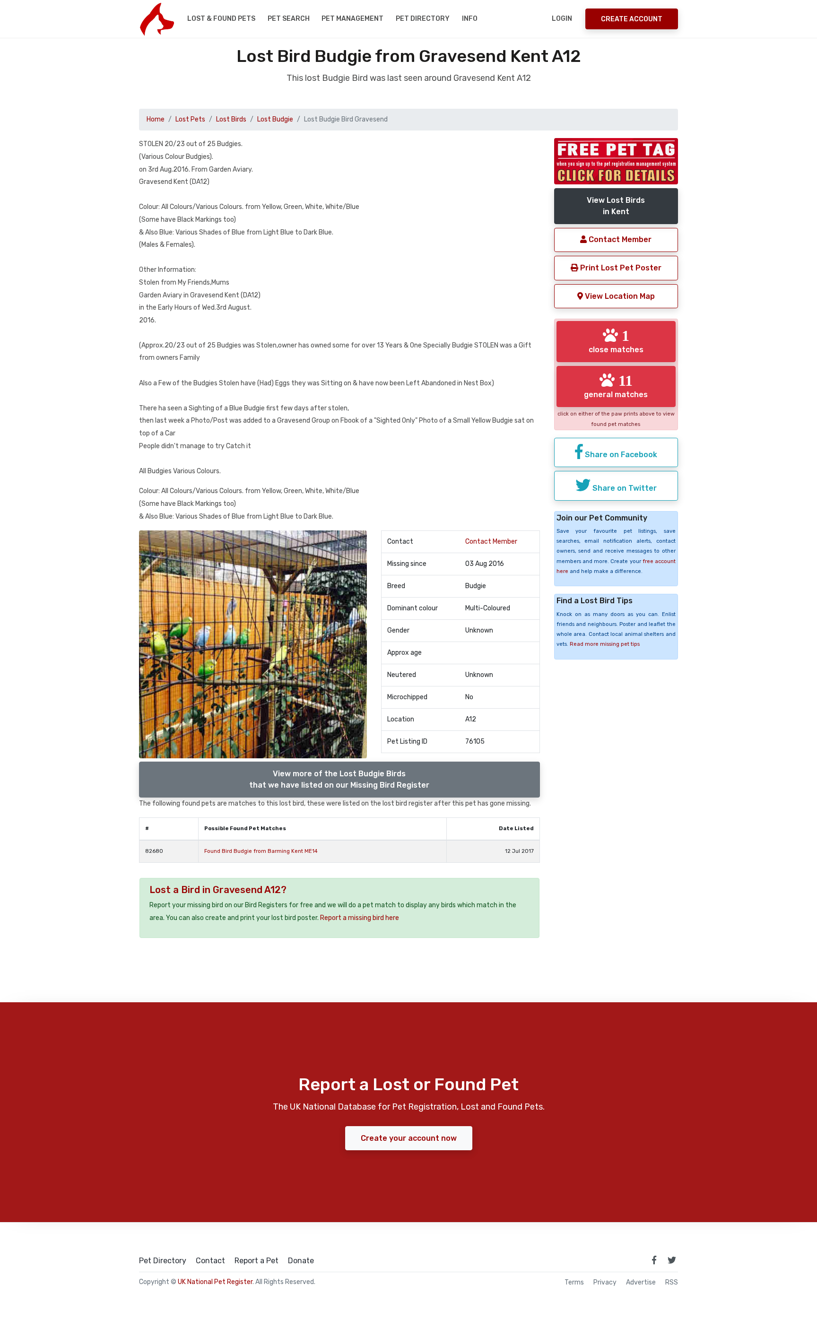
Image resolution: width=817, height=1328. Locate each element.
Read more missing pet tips (605, 644)
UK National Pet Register (215, 1282)
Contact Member (491, 542)
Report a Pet (256, 1261)
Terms (574, 1282)
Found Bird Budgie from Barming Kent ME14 (261, 851)
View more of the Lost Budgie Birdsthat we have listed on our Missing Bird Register (339, 779)
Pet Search (289, 19)
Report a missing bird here (359, 918)
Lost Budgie (275, 119)
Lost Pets (190, 119)
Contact (210, 1261)
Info (470, 19)
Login (562, 19)
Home (156, 119)
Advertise (641, 1282)
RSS (671, 1282)
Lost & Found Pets (221, 19)
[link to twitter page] (672, 1260)
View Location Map (619, 296)
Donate (301, 1261)
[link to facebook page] (654, 1260)
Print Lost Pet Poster (619, 267)
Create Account (631, 19)
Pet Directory (423, 19)
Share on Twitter (624, 488)
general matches (616, 386)
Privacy (605, 1282)
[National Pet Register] (156, 19)
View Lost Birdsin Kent (616, 206)
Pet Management (352, 19)
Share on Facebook (620, 454)
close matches (616, 341)
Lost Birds (231, 119)
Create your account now (409, 1138)
